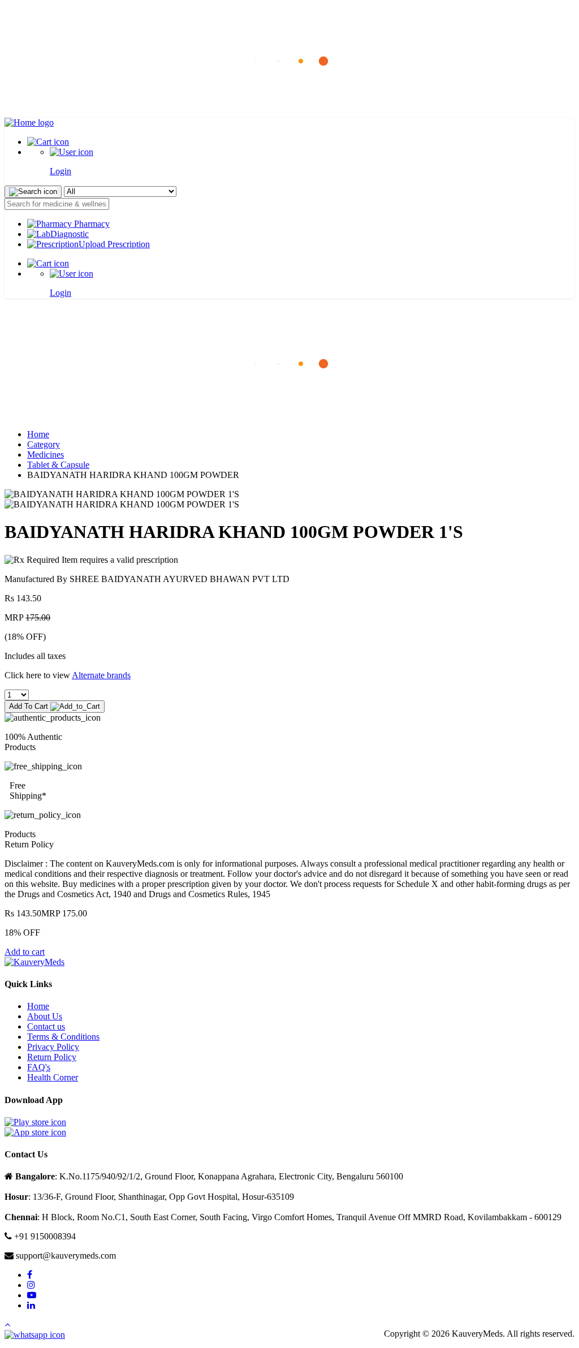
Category (43, 444)
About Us (44, 1016)
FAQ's (38, 1067)
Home (38, 434)
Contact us (46, 1026)
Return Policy (51, 1057)
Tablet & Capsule (58, 465)
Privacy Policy (53, 1047)
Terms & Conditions (63, 1036)
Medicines (45, 454)
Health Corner (52, 1077)
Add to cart (25, 952)
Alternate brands (101, 675)
